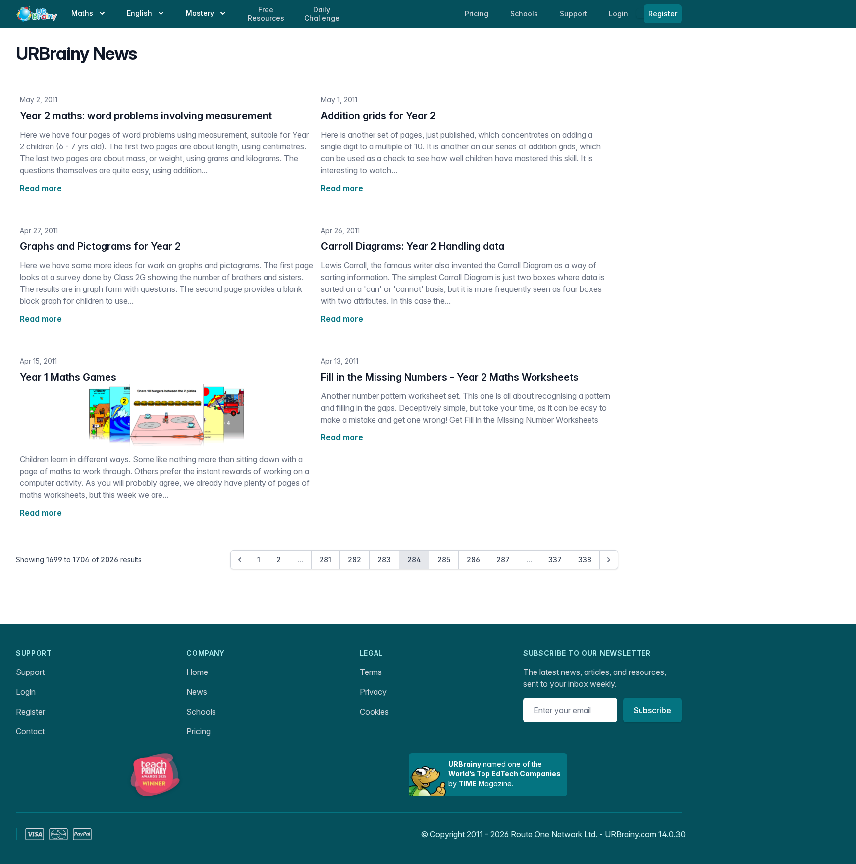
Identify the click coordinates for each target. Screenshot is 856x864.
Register (662, 13)
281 (325, 559)
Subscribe (652, 710)
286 (473, 559)
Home (197, 672)
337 (555, 559)
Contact (30, 731)
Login (619, 13)
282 (354, 559)
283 (384, 559)
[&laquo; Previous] (239, 559)
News (196, 692)
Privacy (373, 692)
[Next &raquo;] (608, 559)
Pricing (198, 731)
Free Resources (266, 14)
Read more (41, 188)
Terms (371, 672)
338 (584, 559)
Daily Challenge (322, 14)
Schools (525, 13)
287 (503, 559)
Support (30, 672)
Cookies (374, 712)
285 (443, 559)
